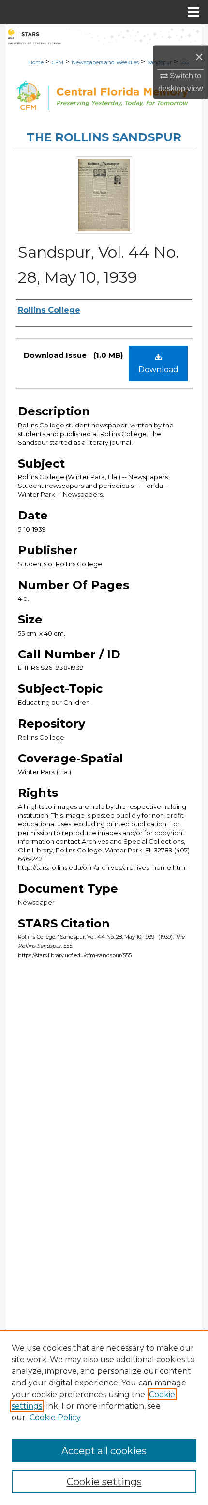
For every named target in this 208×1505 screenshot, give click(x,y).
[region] (104, 1417)
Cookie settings (104, 1482)
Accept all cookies (104, 1451)
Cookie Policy (55, 1417)
